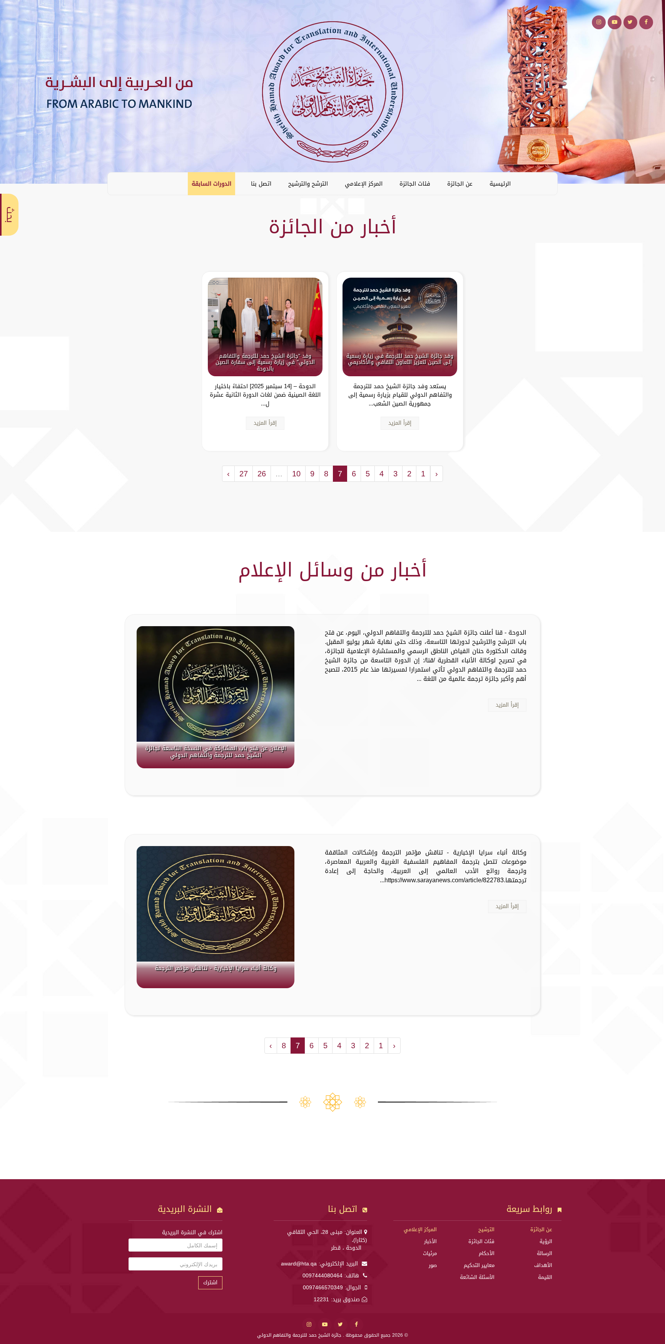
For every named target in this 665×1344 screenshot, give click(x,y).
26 (261, 473)
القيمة (545, 1277)
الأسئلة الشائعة (477, 1277)
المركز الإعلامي (364, 183)
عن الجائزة (460, 183)
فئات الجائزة (414, 183)
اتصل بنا (261, 183)
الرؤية (546, 1241)
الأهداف (543, 1265)
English (119, 183)
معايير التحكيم (479, 1265)
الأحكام (487, 1253)
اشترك (210, 1282)
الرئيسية (500, 183)
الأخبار (430, 1241)
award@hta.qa (299, 1264)
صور (433, 1265)
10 (296, 473)
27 (243, 473)
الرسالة (544, 1253)
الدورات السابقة (211, 183)
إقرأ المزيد (399, 423)
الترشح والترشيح (308, 183)
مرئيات (430, 1253)
